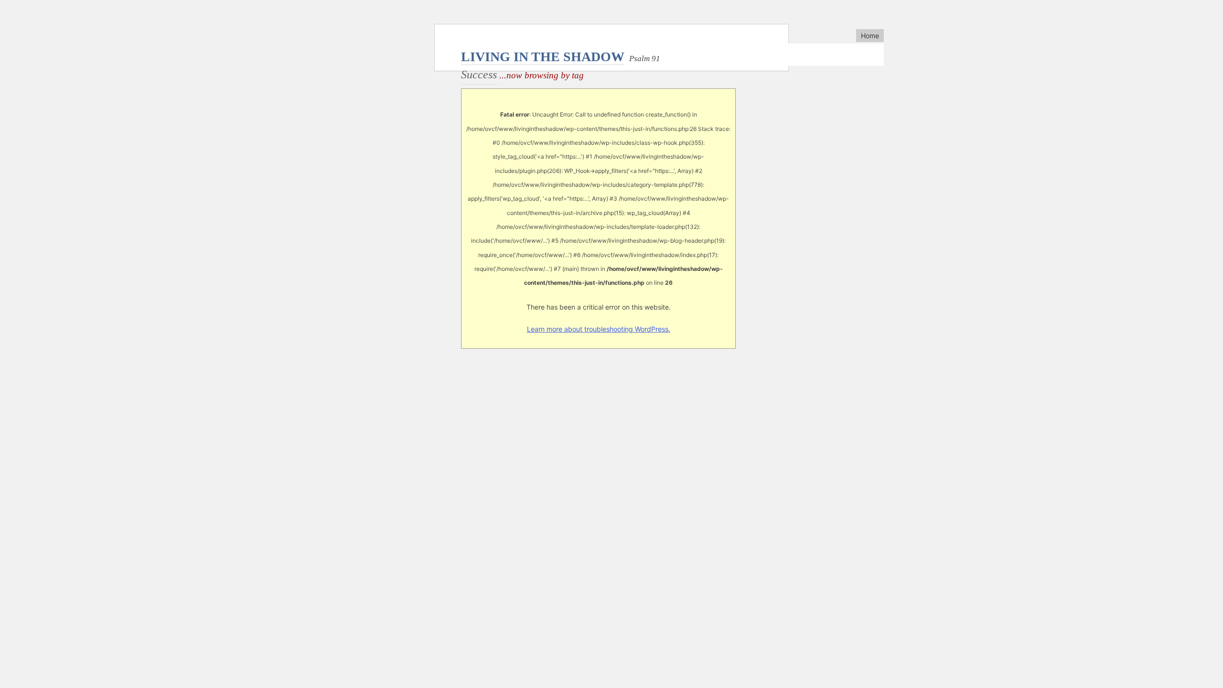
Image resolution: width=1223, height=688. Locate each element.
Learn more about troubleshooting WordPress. (598, 329)
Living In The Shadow (542, 56)
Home (870, 36)
